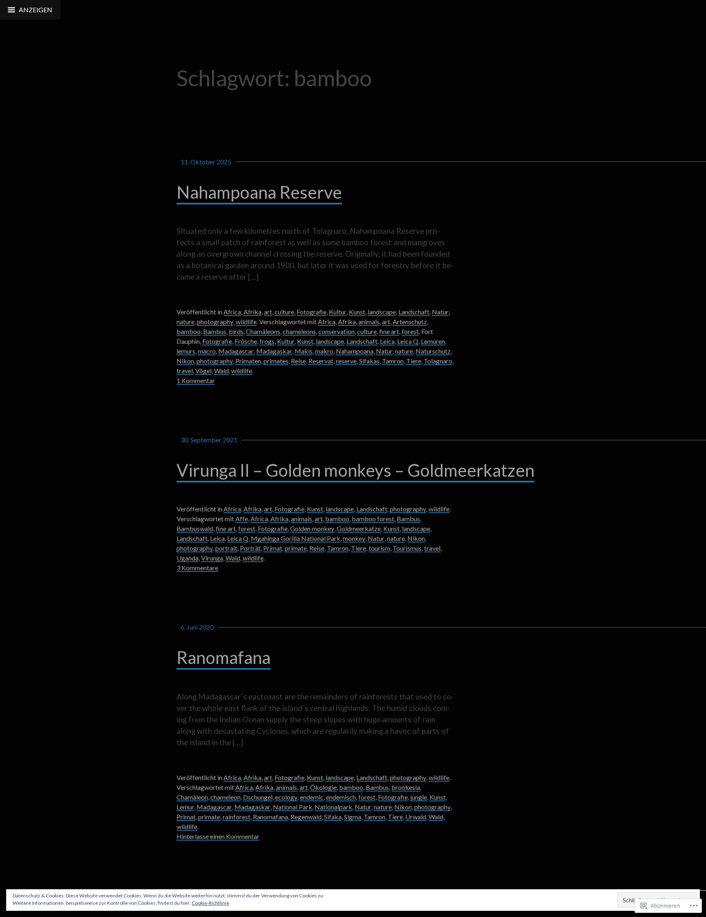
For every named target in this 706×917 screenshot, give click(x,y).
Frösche (246, 341)
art (268, 312)
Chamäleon (192, 797)
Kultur (337, 312)
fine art (389, 331)
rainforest (236, 817)
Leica (387, 341)
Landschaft (413, 312)
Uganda (187, 558)
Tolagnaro (438, 361)
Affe (241, 518)
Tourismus (407, 548)
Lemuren (433, 341)
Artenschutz (410, 321)
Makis (304, 351)
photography (215, 321)
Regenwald (306, 817)
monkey (354, 538)
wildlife (246, 321)
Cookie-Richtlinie (210, 903)
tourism (379, 548)
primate (296, 548)
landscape (382, 312)
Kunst (357, 312)
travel (184, 370)
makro (324, 351)
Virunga (212, 558)
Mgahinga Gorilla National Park (295, 538)
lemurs (185, 351)
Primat (272, 548)
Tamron (393, 361)
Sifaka (333, 817)
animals (369, 321)
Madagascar (236, 351)
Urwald (415, 817)
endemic (312, 797)
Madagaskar (274, 351)
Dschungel (258, 797)
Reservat (320, 361)
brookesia (405, 787)
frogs (267, 341)
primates (276, 361)
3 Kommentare (197, 568)
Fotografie (311, 312)
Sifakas (369, 361)
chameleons (299, 331)
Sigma (352, 817)
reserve (346, 361)
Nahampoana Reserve (259, 192)
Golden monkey (312, 528)
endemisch (341, 797)
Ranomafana (223, 657)
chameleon (225, 797)
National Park (292, 807)
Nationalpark (333, 807)
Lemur (185, 807)
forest (410, 331)
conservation (336, 331)
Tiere (413, 361)
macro (207, 351)
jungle (418, 797)
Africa (232, 312)
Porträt (250, 548)
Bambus (214, 331)
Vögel (203, 370)
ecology (286, 797)
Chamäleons (263, 331)
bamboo (188, 331)
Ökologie (323, 787)
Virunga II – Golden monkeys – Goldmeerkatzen (355, 470)
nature (185, 321)
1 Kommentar (195, 380)
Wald (221, 370)
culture (284, 312)
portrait (226, 548)
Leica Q (407, 341)
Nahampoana (354, 351)
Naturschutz (433, 351)
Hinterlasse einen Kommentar (217, 836)
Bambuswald (194, 528)
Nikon (185, 361)
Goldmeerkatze (359, 528)
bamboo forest (373, 518)
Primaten (248, 361)
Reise (298, 361)
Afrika (252, 312)
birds (236, 331)
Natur (440, 312)
